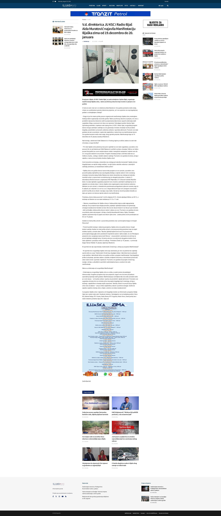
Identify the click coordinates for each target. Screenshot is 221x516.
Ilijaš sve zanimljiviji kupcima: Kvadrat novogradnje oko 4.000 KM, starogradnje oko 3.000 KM (71, 42)
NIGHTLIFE (120, 5)
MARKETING (136, 513)
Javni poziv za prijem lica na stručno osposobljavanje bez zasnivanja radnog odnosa (124, 439)
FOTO (126, 5)
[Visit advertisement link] (110, 15)
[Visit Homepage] (69, 6)
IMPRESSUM (128, 513)
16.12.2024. (95, 41)
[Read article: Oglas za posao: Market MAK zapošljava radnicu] (148, 87)
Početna (84, 19)
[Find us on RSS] (65, 497)
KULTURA (112, 5)
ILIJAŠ (98, 5)
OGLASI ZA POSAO (163, 513)
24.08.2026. (67, 48)
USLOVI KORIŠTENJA (151, 513)
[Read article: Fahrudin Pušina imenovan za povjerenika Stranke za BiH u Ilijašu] (58, 29)
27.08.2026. (85, 441)
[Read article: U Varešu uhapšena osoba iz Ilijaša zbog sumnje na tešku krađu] (125, 454)
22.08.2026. (157, 58)
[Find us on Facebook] (53, 496)
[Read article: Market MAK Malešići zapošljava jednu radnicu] (148, 76)
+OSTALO (132, 5)
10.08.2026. (157, 69)
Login (161, 5)
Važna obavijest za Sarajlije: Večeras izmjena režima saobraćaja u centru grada (158, 498)
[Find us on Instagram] (59, 496)
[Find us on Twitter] (56, 496)
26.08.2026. (115, 468)
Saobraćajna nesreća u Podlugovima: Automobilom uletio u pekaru (158, 488)
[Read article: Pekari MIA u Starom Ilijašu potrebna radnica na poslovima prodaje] (148, 96)
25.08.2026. (157, 46)
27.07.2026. (157, 99)
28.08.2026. (85, 417)
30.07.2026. (157, 88)
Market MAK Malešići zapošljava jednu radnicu (160, 75)
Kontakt (166, 1)
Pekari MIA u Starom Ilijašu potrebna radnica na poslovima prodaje (161, 95)
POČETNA (92, 5)
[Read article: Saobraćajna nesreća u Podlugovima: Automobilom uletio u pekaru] (145, 488)
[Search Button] (167, 5)
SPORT (104, 5)
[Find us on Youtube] (55, 1)
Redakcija (86, 41)
